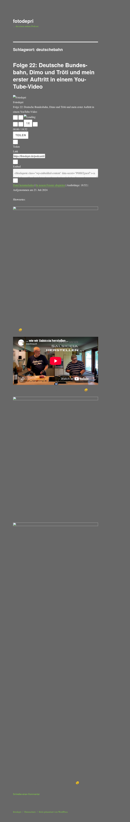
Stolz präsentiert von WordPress (53, 811)
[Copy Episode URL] (15, 162)
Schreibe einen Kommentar (26, 794)
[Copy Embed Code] (15, 180)
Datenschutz (30, 811)
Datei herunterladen (23, 185)
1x (28, 123)
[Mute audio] (15, 124)
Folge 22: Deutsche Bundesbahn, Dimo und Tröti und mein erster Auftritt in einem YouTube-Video (53, 75)
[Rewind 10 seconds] (20, 124)
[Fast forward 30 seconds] (35, 124)
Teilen (20, 135)
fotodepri (23, 20)
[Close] (15, 142)
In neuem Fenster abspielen (50, 185)
